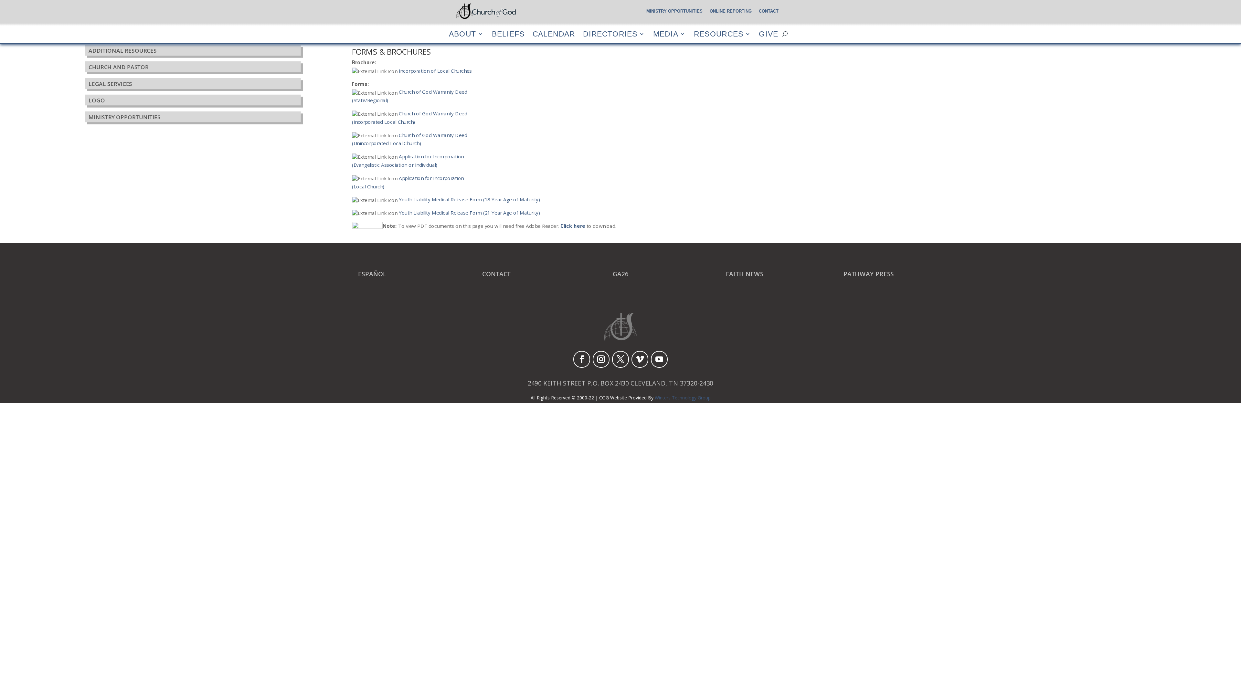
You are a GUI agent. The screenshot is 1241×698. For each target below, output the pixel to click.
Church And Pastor (119, 67)
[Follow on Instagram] (601, 359)
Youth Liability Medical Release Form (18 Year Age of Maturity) (469, 199)
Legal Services (110, 84)
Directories (610, 34)
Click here (572, 226)
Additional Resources (123, 50)
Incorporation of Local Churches (435, 70)
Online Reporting (731, 11)
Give (768, 34)
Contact (769, 11)
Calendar (554, 34)
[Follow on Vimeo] (639, 359)
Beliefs (508, 34)
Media (665, 34)
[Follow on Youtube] (659, 359)
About (462, 34)
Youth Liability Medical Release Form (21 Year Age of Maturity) (469, 212)
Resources (718, 34)
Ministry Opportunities (674, 11)
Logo (97, 100)
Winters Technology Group (683, 398)
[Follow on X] (620, 359)
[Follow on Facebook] (581, 359)
